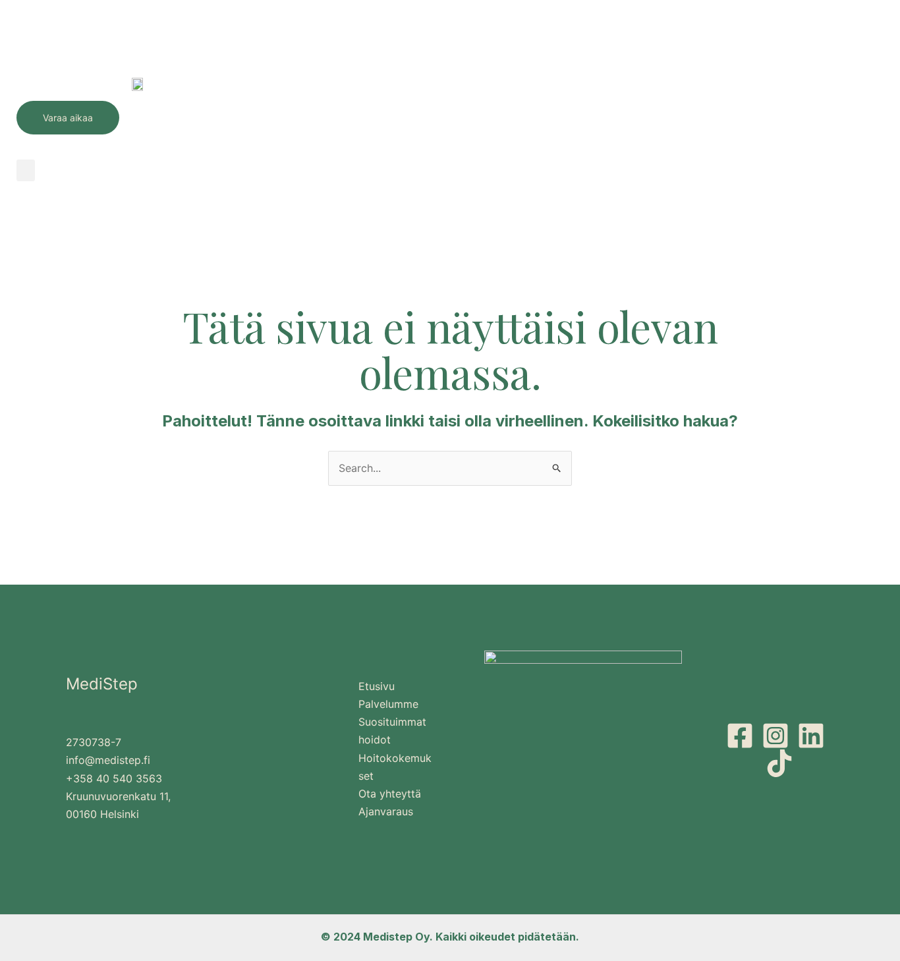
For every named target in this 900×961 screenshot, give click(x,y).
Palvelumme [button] (388, 704)
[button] (25, 170)
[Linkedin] (811, 735)
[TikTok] (779, 763)
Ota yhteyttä (389, 793)
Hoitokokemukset (395, 766)
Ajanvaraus (385, 811)
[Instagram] (775, 735)
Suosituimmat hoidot (392, 730)
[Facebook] (740, 735)
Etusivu (376, 686)
